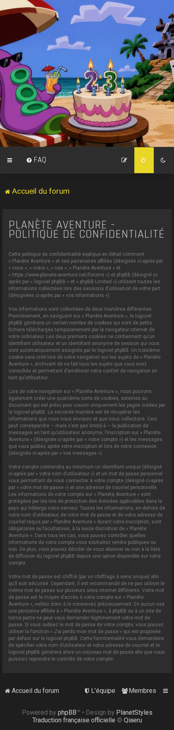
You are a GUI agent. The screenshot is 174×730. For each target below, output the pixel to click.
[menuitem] (36, 160)
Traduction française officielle (73, 720)
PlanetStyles (134, 712)
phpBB (67, 712)
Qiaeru (133, 720)
